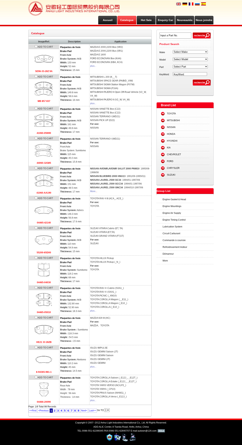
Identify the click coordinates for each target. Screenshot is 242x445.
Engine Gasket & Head (174, 199)
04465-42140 (44, 222)
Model (162, 59)
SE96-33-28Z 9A (44, 71)
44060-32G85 (44, 163)
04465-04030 (44, 282)
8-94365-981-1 (44, 372)
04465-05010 (44, 312)
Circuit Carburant (171, 233)
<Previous (43, 410)
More (92, 191)
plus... (93, 66)
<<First (32, 410)
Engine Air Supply (172, 213)
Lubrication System (172, 226)
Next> (84, 410)
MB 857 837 (44, 101)
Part (161, 67)
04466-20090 (44, 402)
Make (162, 52)
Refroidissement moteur (175, 247)
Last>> (92, 410)
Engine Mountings (172, 206)
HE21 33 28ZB (44, 342)
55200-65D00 (44, 252)
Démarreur (168, 254)
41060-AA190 (43, 192)
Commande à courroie (174, 240)
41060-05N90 (44, 133)
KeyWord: (164, 74)
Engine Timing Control (174, 220)
